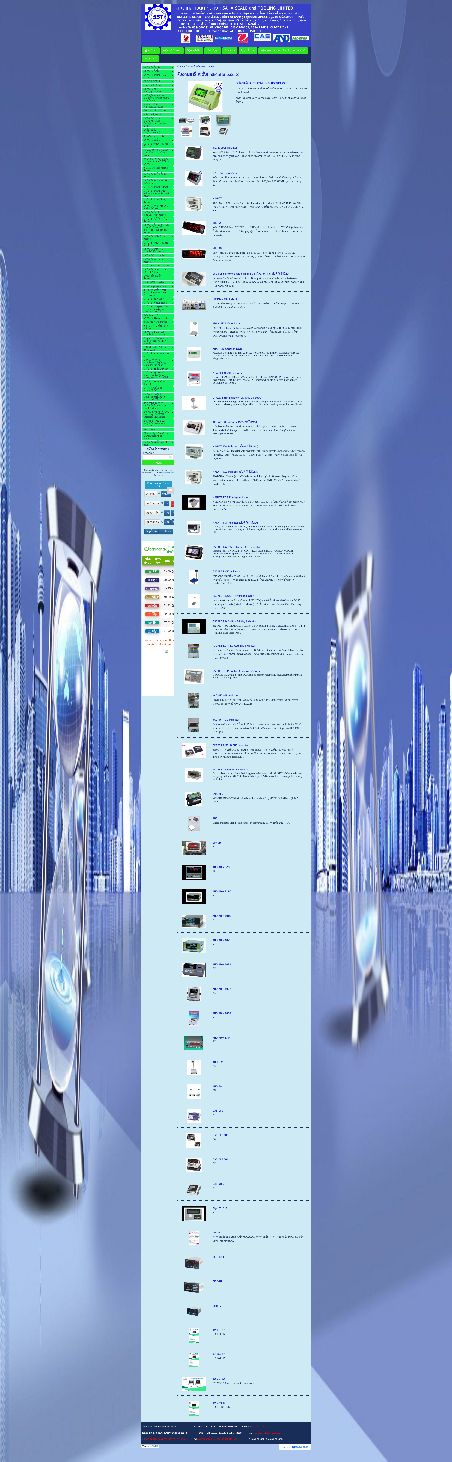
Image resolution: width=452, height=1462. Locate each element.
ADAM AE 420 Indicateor (227, 323)
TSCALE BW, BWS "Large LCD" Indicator (237, 547)
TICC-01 (217, 1281)
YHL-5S (217, 223)
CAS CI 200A (220, 1159)
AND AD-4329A (222, 891)
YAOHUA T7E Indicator (226, 719)
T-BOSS (217, 1232)
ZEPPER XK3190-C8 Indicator (230, 769)
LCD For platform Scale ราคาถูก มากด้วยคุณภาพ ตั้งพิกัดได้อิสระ (251, 273)
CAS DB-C (218, 1184)
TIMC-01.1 (218, 1305)
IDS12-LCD (219, 1330)
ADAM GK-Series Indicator (228, 349)
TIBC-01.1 (218, 1257)
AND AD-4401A (222, 916)
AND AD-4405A (222, 964)
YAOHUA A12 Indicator (226, 695)
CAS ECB (218, 1110)
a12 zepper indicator (225, 147)
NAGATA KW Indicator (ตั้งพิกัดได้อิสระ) (235, 446)
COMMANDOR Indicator (226, 299)
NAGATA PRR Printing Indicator (231, 497)
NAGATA (217, 198)
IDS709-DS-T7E (222, 1403)
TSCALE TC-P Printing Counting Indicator (236, 671)
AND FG (217, 1086)
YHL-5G (217, 248)
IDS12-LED (219, 1354)
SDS (215, 818)
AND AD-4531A (221, 1037)
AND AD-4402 (221, 940)
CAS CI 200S (220, 1135)
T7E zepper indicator (225, 173)
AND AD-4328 (221, 867)
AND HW (218, 1062)
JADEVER (218, 794)
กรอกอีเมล (148, 453)
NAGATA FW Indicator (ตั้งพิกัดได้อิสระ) (235, 522)
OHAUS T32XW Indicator (227, 373)
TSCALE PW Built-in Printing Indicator (234, 621)
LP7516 (217, 842)
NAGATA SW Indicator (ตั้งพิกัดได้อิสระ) (235, 472)
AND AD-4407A (222, 989)
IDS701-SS (219, 1379)
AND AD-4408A (222, 1013)
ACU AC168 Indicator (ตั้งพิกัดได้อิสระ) (235, 422)
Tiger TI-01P (220, 1208)
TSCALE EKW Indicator (226, 571)
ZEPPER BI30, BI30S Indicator (231, 745)
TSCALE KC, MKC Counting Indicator (234, 645)
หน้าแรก (180, 66)
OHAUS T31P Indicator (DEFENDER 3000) (237, 397)
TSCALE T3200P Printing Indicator (233, 596)
